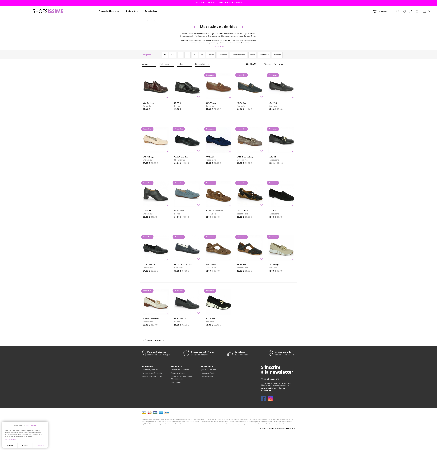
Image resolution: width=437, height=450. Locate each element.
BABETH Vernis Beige (245, 157)
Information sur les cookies (152, 376)
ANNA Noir (241, 264)
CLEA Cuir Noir (149, 264)
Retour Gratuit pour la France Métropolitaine (182, 377)
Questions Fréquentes (209, 369)
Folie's (252, 55)
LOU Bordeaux (148, 103)
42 (165, 55)
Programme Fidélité (208, 373)
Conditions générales (150, 369)
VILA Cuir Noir (180, 318)
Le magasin (382, 11)
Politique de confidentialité (152, 373)
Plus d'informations (10, 439)
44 (187, 55)
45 (195, 55)
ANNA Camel (211, 264)
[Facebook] (263, 400)
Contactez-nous (207, 376)
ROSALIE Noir (242, 210)
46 (202, 55)
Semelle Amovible (238, 55)
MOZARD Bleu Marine (183, 264)
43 (180, 55)
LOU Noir (178, 103)
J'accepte (40, 445)
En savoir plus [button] (219, 46)
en (429, 11)
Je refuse (10, 445)
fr (424, 11)
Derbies (211, 55)
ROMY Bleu (241, 103)
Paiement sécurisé (178, 373)
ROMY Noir (272, 103)
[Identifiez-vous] (410, 11)
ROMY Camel (211, 103)
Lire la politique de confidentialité (273, 389)
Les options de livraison (180, 369)
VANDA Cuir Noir (181, 157)
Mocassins (223, 55)
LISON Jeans (179, 210)
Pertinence (278, 64)
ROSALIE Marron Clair (214, 210)
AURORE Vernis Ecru (151, 318)
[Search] (397, 11)
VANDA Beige (148, 157)
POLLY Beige (273, 264)
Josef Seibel (264, 55)
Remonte (277, 55)
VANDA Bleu (211, 157)
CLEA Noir (272, 210)
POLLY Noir (210, 318)
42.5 (172, 55)
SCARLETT (147, 210)
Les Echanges (176, 382)
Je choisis (25, 445)
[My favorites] (404, 11)
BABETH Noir (273, 157)
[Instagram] (270, 400)
